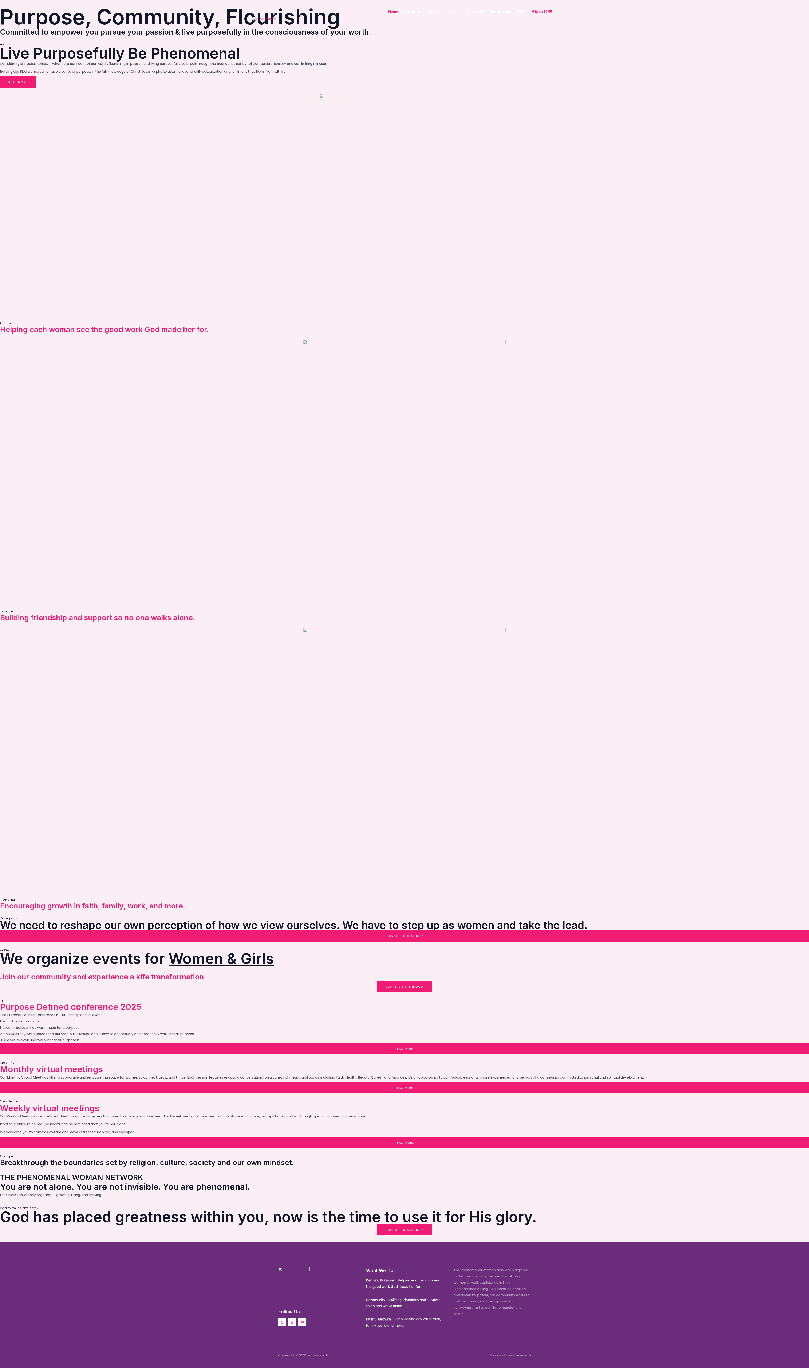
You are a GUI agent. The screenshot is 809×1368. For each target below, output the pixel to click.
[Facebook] (282, 1322)
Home (393, 11)
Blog (521, 11)
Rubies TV (475, 11)
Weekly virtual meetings (49, 1108)
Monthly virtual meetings (51, 1069)
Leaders (453, 11)
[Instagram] (292, 1322)
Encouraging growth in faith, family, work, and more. (92, 905)
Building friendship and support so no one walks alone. (97, 617)
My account (500, 11)
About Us (413, 11)
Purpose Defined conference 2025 (70, 1007)
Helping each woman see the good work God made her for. (104, 329)
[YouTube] (302, 1322)
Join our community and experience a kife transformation (102, 976)
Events (433, 11)
